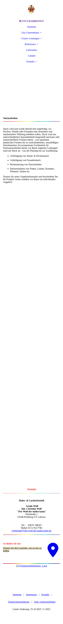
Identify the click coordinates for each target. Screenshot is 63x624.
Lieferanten (31, 50)
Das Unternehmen (30, 32)
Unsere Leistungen (30, 38)
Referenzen (30, 44)
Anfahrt (31, 55)
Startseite (31, 27)
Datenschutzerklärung (18, 602)
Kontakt (30, 61)
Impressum (31, 594)
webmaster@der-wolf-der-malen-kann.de (31, 530)
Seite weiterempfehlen (45, 602)
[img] (31, 9)
